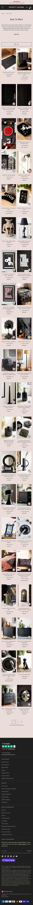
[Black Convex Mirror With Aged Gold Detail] (9, 462)
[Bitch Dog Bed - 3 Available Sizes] (9, 195)
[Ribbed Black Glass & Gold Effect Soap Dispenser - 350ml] (24, 393)
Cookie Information (6, 829)
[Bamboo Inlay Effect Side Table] (9, 595)
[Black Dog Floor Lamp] (24, 661)
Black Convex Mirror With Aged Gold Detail (8, 475)
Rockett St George (12, 894)
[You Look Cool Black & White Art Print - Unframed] (24, 261)
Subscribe (29, 851)
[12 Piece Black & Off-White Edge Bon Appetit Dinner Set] (9, 661)
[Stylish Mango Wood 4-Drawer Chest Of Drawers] (24, 495)
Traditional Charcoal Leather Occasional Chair (8, 374)
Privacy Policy (5, 823)
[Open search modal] (27, 7)
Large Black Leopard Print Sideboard (24, 642)
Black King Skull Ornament (9, 341)
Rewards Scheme (5, 773)
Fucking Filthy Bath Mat (9, 72)
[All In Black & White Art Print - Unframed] (9, 261)
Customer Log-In (5, 762)
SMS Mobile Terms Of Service (8, 826)
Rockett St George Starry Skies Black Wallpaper (8, 108)
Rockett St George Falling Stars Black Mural (24, 108)
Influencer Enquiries (6, 794)
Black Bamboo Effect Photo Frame (9, 541)
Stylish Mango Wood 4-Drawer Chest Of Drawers (24, 508)
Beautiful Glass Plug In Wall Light (24, 175)
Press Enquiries (5, 791)
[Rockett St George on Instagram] (5, 856)
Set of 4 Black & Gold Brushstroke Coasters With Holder (24, 442)
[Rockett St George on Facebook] (3, 856)
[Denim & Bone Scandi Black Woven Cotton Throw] (24, 294)
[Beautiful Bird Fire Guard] (9, 162)
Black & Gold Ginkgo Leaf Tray (24, 209)
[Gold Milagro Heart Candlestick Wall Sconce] (24, 595)
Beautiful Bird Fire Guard (8, 175)
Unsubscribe (4, 802)
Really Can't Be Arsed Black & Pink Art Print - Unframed (9, 308)
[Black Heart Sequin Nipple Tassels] (9, 228)
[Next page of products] (21, 722)
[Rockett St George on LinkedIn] (8, 856)
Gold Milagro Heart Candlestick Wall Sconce (24, 609)
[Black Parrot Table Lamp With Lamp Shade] (24, 228)
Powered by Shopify (5, 896)
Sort (18, 44)
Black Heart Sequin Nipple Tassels (8, 242)
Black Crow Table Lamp (24, 341)
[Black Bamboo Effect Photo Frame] (9, 528)
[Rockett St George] (16, 7)
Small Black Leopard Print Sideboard (9, 642)
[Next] (30, 2)
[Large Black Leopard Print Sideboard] (24, 628)
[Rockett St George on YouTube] (17, 856)
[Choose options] (29, 68)
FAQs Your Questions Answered (9, 789)
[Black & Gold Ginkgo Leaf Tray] (24, 195)
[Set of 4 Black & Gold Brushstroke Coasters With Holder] (24, 428)
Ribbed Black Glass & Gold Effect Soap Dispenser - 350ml (24, 408)
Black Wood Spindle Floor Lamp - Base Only (24, 374)
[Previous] (3, 2)
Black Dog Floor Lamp (24, 674)
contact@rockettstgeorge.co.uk (8, 754)
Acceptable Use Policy (7, 834)
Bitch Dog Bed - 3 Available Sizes (9, 209)
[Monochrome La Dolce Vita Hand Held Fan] (24, 528)
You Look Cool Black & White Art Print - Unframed (24, 275)
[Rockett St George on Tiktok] (14, 856)
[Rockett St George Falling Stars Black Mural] (24, 95)
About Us (4, 810)
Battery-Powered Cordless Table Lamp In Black (9, 508)
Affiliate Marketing (6, 799)
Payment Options (5, 776)
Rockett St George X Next (7, 778)
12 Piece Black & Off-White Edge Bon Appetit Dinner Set (8, 676)
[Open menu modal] (2, 7)
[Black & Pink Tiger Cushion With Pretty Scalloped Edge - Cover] (24, 561)
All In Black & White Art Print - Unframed (9, 275)
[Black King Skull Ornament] (9, 328)
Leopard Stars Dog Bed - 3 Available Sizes (24, 142)
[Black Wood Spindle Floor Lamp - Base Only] (24, 360)
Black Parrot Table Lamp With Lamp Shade (24, 242)
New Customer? (5, 765)
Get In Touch (4, 786)
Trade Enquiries (5, 797)
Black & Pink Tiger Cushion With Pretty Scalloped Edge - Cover (24, 575)
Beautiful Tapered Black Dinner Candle (9, 407)
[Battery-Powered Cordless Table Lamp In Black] (9, 495)
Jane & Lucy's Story (6, 813)
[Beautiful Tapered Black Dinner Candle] (9, 393)
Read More (16, 34)
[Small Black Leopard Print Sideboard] (9, 628)
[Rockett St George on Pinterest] (11, 856)
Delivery (3, 770)
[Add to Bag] (14, 68)
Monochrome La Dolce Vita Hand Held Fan (24, 541)
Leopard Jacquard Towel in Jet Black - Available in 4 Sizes (24, 74)
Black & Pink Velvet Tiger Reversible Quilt (8, 574)
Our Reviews (4, 821)
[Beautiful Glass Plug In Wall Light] (24, 162)
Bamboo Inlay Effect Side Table (8, 609)
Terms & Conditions (6, 832)
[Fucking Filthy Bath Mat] (9, 59)
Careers (3, 815)
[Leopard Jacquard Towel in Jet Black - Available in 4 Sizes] (24, 59)
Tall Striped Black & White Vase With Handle (24, 475)
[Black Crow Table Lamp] (24, 328)
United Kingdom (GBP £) (8, 891)
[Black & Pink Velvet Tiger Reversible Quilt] (9, 561)
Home (3, 13)
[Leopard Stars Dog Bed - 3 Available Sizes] (24, 129)
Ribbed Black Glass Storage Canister (9, 441)
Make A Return (5, 767)
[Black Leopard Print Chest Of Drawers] (9, 696)
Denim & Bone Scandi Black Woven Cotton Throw (24, 307)
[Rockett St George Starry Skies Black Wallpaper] (9, 95)
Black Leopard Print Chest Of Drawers (9, 709)
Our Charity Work (6, 818)
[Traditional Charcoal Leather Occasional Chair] (9, 360)
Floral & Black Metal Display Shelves (24, 709)
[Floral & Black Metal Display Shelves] (24, 696)
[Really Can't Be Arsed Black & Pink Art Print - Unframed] (9, 294)
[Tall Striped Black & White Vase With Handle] (24, 462)
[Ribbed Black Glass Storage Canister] (9, 428)
